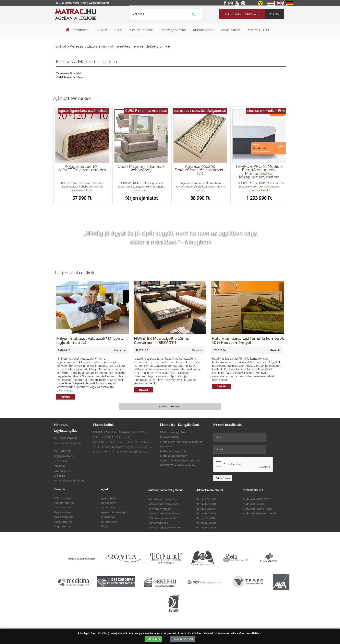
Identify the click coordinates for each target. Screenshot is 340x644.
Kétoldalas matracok (161, 499)
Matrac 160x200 (206, 503)
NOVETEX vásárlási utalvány (178, 465)
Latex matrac (62, 507)
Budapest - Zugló (253, 503)
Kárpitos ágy (109, 521)
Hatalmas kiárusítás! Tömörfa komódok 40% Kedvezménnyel (248, 340)
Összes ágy (108, 507)
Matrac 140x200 (206, 527)
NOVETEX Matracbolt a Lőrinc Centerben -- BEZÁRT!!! (161, 340)
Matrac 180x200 (206, 513)
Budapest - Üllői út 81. (256, 499)
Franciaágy (108, 516)
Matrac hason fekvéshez (163, 513)
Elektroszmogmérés (173, 432)
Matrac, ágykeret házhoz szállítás (181, 441)
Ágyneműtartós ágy (113, 512)
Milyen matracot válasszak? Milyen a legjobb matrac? (89, 340)
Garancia (166, 446)
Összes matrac (63, 521)
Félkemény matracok (162, 518)
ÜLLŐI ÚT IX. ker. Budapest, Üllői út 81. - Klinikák (121, 442)
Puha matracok (158, 522)
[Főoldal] (67, 30)
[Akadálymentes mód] (260, 4)
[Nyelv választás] (271, 4)
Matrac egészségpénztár (82, 558)
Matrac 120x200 (206, 522)
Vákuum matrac (64, 502)
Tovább (65, 397)
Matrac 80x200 (205, 508)
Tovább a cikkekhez (170, 406)
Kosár (276, 13)
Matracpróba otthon (173, 451)
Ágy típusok (108, 498)
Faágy (105, 526)
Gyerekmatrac (63, 512)
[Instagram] (231, 3)
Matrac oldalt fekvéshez (163, 503)
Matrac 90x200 (205, 518)
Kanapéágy (108, 502)
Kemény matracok (160, 508)
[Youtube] (237, 3)
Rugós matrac (62, 526)
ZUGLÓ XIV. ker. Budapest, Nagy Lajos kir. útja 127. (122, 447)
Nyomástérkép (169, 436)
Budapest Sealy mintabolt (259, 513)
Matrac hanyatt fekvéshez (164, 527)
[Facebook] (226, 3)
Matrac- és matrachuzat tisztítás (180, 460)
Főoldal (60, 46)
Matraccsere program (174, 455)
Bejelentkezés (233, 13)
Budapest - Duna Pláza (257, 508)
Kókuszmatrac (63, 498)
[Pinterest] (244, 3)
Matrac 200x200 (206, 499)
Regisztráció (252, 13)
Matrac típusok (63, 516)
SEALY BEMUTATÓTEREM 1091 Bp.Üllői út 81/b (120, 452)
